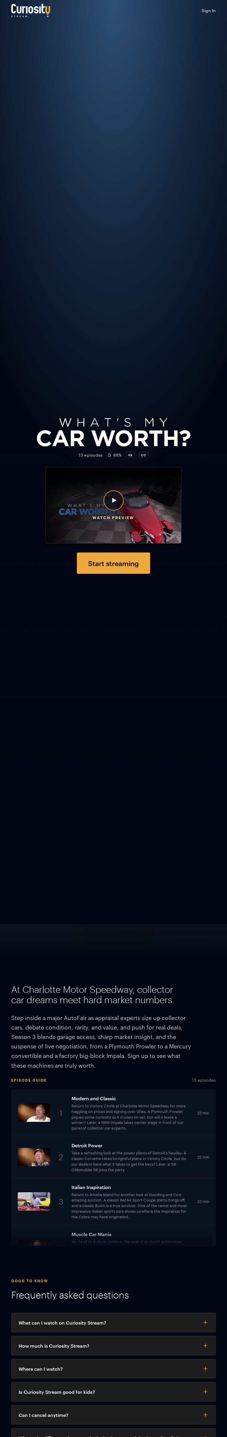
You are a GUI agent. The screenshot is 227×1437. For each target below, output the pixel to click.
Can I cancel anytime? (43, 1415)
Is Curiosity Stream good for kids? (57, 1391)
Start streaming (113, 563)
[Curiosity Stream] (30, 10)
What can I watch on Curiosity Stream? (62, 1322)
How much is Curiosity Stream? (54, 1345)
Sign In (209, 10)
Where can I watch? (41, 1368)
